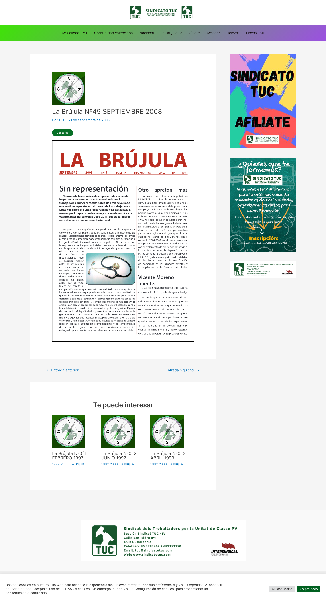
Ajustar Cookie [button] (282, 589)
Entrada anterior (63, 370)
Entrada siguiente (182, 370)
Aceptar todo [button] (309, 589)
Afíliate (194, 33)
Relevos (233, 33)
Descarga (63, 132)
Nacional (146, 33)
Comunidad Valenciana (113, 33)
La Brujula (169, 33)
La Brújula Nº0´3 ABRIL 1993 (168, 456)
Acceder (213, 33)
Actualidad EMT (74, 33)
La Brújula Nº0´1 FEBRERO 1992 (69, 456)
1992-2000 (60, 464)
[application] (179, 33)
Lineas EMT (255, 33)
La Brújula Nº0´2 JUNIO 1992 (118, 456)
